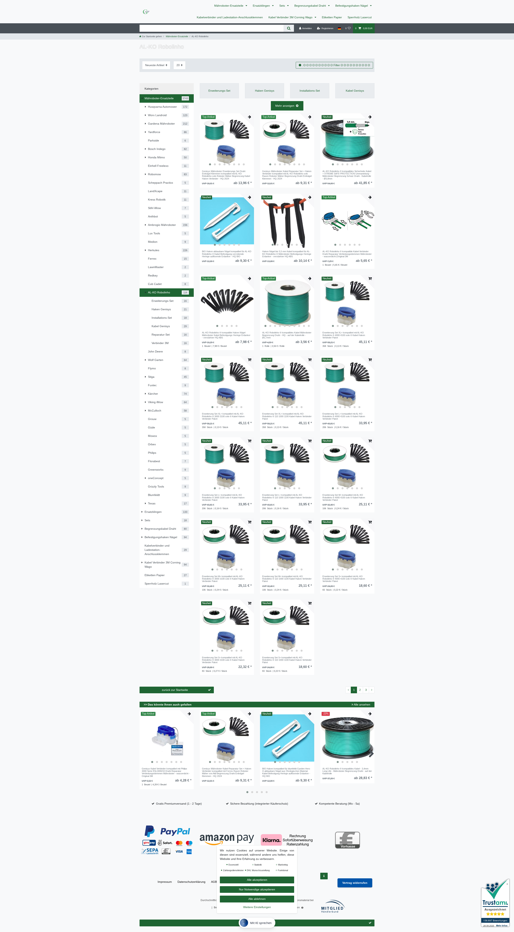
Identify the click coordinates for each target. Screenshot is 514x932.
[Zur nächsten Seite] (371, 690)
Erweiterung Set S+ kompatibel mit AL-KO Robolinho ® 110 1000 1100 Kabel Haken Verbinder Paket (287, 660)
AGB (214, 881)
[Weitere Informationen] (324, 876)
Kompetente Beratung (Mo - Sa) (339, 803)
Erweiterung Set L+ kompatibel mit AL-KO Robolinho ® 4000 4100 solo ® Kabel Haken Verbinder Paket (343, 416)
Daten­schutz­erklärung (191, 881)
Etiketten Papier (332, 17)
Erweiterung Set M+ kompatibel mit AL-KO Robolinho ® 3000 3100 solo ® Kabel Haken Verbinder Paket (223, 579)
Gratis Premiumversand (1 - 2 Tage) (179, 803)
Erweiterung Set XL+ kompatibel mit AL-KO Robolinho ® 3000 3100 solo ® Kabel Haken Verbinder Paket (223, 416)
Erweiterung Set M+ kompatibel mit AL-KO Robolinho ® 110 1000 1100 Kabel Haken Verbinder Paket (287, 579)
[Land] (339, 28)
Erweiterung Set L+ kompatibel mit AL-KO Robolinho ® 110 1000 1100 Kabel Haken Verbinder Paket (287, 497)
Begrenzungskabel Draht (310, 5)
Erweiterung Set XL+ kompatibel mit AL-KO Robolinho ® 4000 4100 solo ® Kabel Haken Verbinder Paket (343, 335)
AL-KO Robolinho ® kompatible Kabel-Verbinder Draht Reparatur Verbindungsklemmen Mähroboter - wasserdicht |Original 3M (347, 254)
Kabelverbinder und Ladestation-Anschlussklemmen (230, 17)
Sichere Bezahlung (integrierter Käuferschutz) (259, 803)
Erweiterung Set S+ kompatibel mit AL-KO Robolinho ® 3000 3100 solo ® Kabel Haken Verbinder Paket (223, 660)
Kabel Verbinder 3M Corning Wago (290, 17)
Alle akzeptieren (257, 879)
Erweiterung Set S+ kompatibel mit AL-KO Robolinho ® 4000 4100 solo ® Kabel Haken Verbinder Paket (343, 579)
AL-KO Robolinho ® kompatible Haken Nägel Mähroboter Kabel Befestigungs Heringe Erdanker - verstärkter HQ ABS (226, 335)
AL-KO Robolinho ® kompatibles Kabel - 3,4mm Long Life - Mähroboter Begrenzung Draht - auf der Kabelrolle (347, 771)
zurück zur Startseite (175, 689)
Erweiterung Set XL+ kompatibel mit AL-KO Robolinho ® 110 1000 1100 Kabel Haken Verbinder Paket (287, 416)
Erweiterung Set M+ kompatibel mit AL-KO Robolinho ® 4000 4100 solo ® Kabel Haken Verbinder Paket (343, 497)
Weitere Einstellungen (257, 907)
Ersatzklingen (262, 5)
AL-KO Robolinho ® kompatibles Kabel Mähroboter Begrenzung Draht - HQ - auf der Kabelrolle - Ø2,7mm (286, 335)
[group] (227, 140)
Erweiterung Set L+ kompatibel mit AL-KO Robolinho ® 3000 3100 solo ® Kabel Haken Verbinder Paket (223, 497)
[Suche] (289, 28)
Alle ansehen (361, 704)
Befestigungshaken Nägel (352, 5)
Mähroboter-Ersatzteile (229, 5)
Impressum (165, 881)
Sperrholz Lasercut (360, 17)
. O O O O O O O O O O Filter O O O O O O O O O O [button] (336, 65)
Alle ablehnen (257, 898)
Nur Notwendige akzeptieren (257, 889)
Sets (282, 5)
